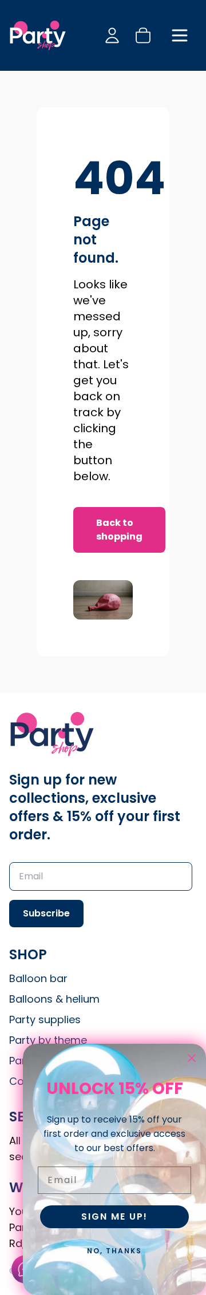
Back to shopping (119, 529)
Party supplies (45, 1019)
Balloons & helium (54, 999)
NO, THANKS (114, 1251)
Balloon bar (38, 978)
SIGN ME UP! (114, 1216)
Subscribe (46, 913)
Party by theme (48, 1040)
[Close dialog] (191, 1058)
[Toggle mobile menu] (180, 35)
